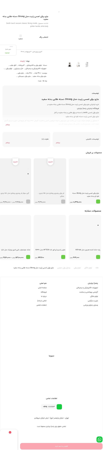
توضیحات (95, 93)
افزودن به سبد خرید (61, 446)
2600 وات (29, 73)
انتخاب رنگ (43, 37)
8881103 (49, 406)
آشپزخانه (21, 65)
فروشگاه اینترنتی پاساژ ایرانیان (88, 108)
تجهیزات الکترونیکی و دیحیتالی (35, 69)
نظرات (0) (45, 139)
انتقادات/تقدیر (41, 305)
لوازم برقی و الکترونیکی (34, 65)
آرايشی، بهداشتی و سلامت (88, 292)
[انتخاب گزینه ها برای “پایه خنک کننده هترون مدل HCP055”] (98, 257)
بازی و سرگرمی (93, 301)
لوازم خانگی (88, 268)
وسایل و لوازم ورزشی (90, 305)
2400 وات (37, 73)
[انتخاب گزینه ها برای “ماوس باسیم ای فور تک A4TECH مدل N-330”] (63, 257)
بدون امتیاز (8, 49)
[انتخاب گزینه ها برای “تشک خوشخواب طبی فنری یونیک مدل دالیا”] (28, 257)
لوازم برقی (9, 69)
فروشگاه (43, 292)
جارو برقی (21, 73)
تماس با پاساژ (41, 301)
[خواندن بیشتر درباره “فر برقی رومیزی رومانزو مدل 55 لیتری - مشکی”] (63, 202)
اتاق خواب (13, 65)
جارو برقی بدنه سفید (39, 76)
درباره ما (43, 296)
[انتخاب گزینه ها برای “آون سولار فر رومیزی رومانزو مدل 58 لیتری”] (28, 202)
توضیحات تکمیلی (92, 139)
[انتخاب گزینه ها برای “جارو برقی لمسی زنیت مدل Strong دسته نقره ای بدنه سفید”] (98, 202)
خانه (97, 268)
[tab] (51, 107)
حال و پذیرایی (18, 69)
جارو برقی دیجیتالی (24, 76)
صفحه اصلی (42, 288)
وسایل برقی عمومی (63, 268)
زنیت (39, 81)
